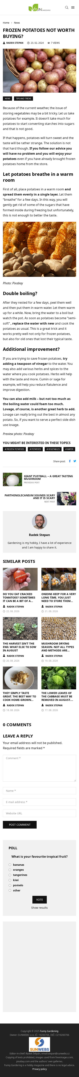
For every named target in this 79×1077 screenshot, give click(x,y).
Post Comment (19, 824)
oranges (18, 869)
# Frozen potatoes (14, 449)
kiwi (16, 880)
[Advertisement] (39, 966)
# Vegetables (53, 449)
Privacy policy (39, 1069)
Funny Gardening (49, 1031)
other (16, 890)
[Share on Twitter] (74, 461)
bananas (18, 865)
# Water (69, 449)
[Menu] (72, 7)
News (7, 98)
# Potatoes (35, 449)
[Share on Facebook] (69, 461)
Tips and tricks (23, 98)
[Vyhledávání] (66, 7)
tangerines (20, 875)
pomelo (18, 885)
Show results (39, 907)
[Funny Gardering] (39, 7)
